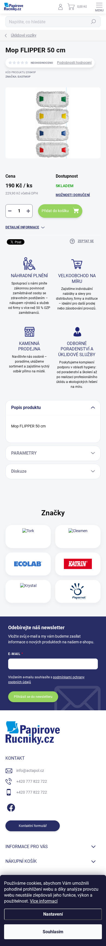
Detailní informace (22, 227)
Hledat (93, 22)
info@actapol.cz (30, 770)
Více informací (44, 901)
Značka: (17, 76)
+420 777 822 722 (31, 781)
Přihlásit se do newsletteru (33, 697)
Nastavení (53, 914)
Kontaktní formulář (33, 826)
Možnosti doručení (73, 195)
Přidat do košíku (55, 211)
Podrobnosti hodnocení (74, 63)
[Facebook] (10, 806)
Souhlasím (53, 931)
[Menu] (99, 7)
